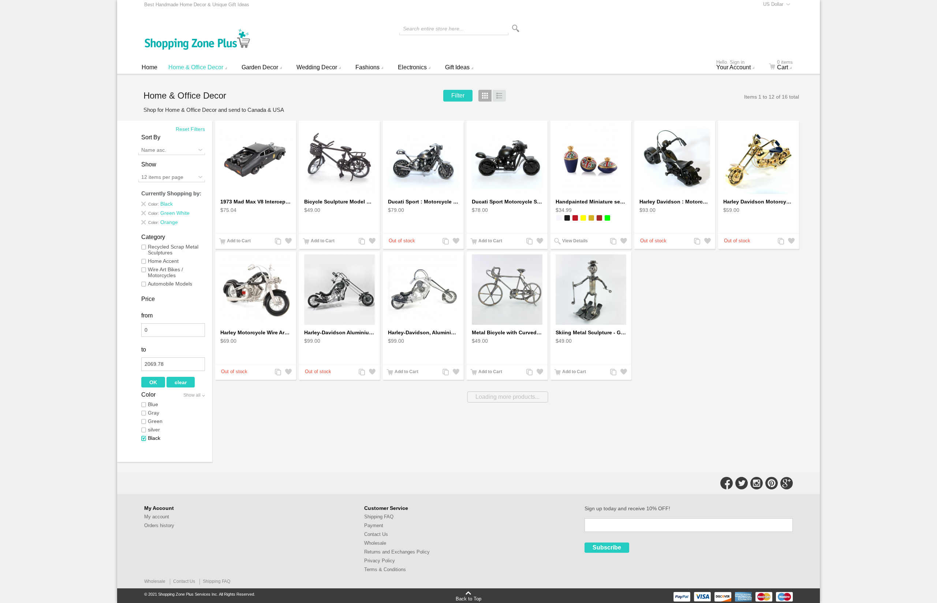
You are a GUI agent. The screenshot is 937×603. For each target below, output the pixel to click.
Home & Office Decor (195, 67)
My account (156, 516)
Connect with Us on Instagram (756, 483)
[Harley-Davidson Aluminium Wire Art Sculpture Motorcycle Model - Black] (339, 289)
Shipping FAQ (378, 516)
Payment (373, 525)
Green (155, 421)
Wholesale (375, 543)
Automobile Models (170, 284)
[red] (575, 217)
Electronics (412, 67)
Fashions (367, 67)
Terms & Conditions (385, 569)
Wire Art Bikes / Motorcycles (165, 272)
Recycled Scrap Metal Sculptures (173, 249)
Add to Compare (277, 242)
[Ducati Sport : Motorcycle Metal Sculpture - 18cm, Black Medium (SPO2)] (507, 159)
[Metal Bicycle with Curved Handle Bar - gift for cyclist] (507, 289)
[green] (607, 217)
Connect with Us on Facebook (726, 483)
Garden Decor (260, 67)
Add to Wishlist (288, 242)
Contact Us (376, 534)
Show (148, 164)
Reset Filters (190, 129)
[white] (559, 217)
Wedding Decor (316, 67)
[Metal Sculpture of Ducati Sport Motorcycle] (423, 159)
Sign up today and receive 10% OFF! (627, 508)
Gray (153, 413)
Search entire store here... (433, 29)
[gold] (591, 217)
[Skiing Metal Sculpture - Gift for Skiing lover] (590, 289)
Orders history (159, 525)
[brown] (599, 217)
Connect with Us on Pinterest (771, 483)
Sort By (150, 137)
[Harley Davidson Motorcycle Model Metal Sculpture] (758, 159)
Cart (785, 65)
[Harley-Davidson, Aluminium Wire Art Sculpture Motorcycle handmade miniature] (423, 289)
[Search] (515, 28)
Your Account (733, 65)
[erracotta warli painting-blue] (590, 159)
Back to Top (468, 598)
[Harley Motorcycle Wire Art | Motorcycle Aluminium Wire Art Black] (255, 289)
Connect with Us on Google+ (786, 483)
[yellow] (583, 217)
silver (154, 430)
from (147, 315)
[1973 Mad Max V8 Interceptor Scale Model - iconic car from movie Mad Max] (255, 159)
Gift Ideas (457, 67)
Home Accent (163, 261)
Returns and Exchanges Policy (397, 552)
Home (149, 67)
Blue (153, 404)
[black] (567, 217)
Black (154, 438)
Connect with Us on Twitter (741, 483)
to (143, 349)
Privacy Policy (379, 560)
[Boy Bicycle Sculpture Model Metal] (339, 159)
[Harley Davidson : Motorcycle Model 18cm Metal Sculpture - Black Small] (674, 159)
